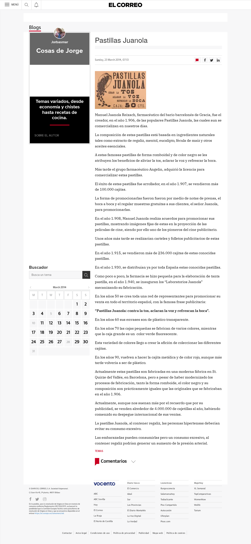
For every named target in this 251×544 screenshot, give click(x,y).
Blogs (35, 27)
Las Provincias (134, 505)
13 (59, 323)
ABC (96, 494)
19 (51, 333)
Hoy (96, 505)
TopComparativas (202, 494)
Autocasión (166, 510)
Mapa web (158, 533)
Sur (128, 499)
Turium (197, 510)
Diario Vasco (133, 483)
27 (59, 342)
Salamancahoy (168, 494)
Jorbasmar (59, 42)
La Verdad (132, 521)
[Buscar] (86, 275)
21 (68, 333)
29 (77, 342)
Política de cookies (175, 533)
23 (86, 333)
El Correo (98, 510)
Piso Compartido (169, 505)
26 (51, 342)
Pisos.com (165, 521)
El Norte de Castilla (103, 521)
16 (86, 323)
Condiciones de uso (100, 533)
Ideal (129, 494)
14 (68, 323)
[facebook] (30, 499)
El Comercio (133, 488)
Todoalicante (167, 499)
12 (51, 323)
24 (33, 342)
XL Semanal (200, 488)
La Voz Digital (134, 516)
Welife (197, 505)
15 (77, 323)
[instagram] (45, 499)
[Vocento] (106, 482)
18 (42, 333)
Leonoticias (166, 483)
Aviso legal (81, 533)
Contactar (67, 533)
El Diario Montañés (136, 510)
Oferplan (165, 516)
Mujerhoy (198, 483)
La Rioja (98, 516)
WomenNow (200, 499)
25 (42, 342)
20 (59, 333)
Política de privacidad (124, 533)
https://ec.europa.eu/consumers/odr (49, 513)
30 (85, 342)
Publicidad (144, 533)
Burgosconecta (168, 488)
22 (77, 333)
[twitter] (37, 499)
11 (42, 323)
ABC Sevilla (99, 499)
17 (33, 333)
